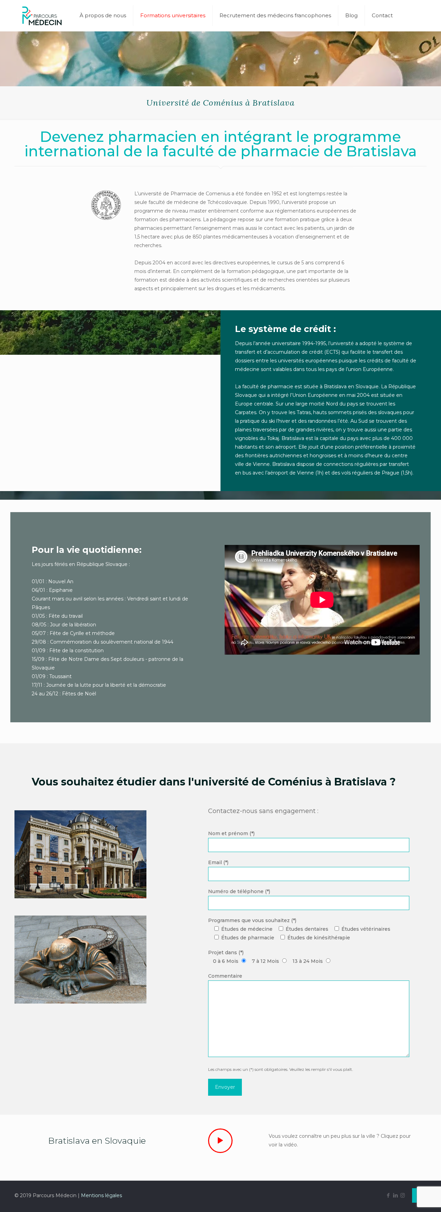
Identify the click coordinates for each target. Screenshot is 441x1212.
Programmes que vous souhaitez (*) (299, 929)
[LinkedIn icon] (395, 1195)
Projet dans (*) (265, 956)
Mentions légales (101, 1195)
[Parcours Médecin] (41, 15)
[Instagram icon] (402, 1195)
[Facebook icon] (388, 1195)
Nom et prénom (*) (231, 833)
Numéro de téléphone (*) (239, 891)
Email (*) (218, 862)
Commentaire (225, 976)
